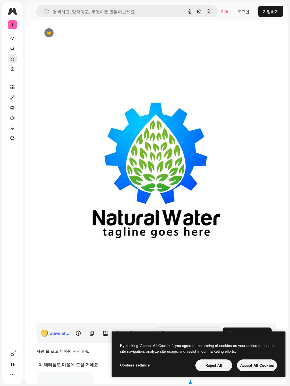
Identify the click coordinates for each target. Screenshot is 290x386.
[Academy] (12, 364)
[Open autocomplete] (44, 11)
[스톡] (12, 58)
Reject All (213, 365)
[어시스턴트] (12, 138)
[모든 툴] (12, 87)
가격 (225, 11)
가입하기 (271, 11)
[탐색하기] (12, 68)
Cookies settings (135, 365)
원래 (71, 33)
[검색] (12, 48)
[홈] (12, 38)
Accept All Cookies (257, 365)
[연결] (12, 354)
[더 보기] (12, 374)
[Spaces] (12, 97)
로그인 (243, 11)
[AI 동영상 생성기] (12, 117)
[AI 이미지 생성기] (12, 107)
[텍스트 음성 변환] (12, 128)
